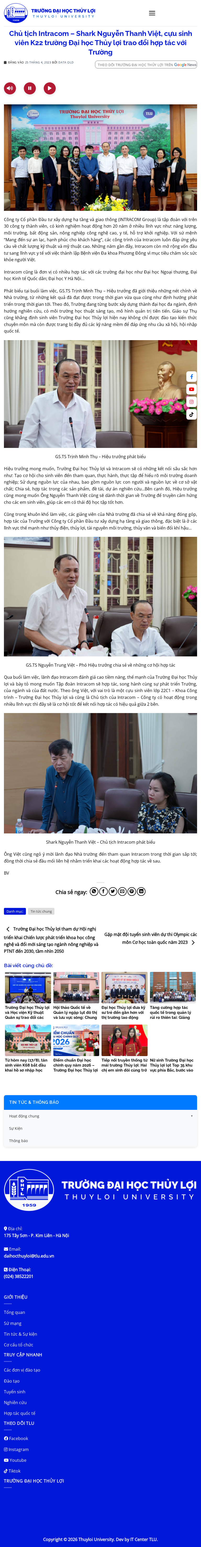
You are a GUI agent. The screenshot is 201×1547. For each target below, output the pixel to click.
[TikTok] (191, 414)
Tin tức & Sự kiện (20, 1334)
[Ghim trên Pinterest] (131, 891)
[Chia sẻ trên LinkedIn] (141, 891)
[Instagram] (191, 402)
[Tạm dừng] (30, 88)
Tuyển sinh (14, 1392)
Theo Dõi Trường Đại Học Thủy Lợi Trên (135, 64)
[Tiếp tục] (50, 88)
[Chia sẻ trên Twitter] (113, 891)
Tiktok (14, 1471)
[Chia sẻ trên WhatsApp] (94, 891)
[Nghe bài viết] (10, 88)
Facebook (18, 1438)
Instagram (18, 1449)
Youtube (17, 1460)
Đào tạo (12, 1381)
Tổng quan (14, 1312)
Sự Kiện (16, 1128)
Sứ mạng (12, 1323)
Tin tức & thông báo (34, 1102)
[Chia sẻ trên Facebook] (103, 891)
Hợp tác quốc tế (19, 1413)
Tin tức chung (41, 911)
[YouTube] (191, 389)
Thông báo (18, 1140)
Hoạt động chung (24, 1116)
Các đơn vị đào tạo (22, 1370)
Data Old (66, 62)
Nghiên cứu (15, 1402)
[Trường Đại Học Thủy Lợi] (50, 13)
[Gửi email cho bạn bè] (122, 891)
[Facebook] (191, 376)
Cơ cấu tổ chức (18, 1345)
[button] (152, 13)
